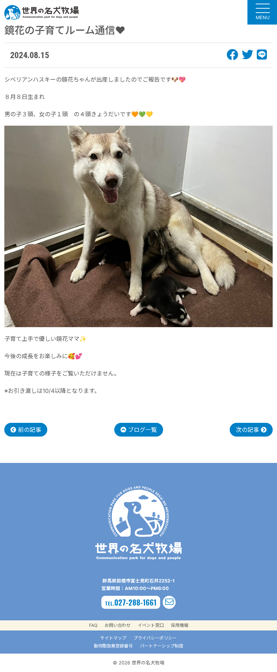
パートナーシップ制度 (161, 646)
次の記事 (248, 429)
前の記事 (28, 429)
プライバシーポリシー (155, 638)
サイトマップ (113, 638)
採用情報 (179, 625)
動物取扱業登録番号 (113, 646)
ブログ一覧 (141, 429)
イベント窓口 (151, 625)
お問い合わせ (118, 625)
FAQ (93, 625)
